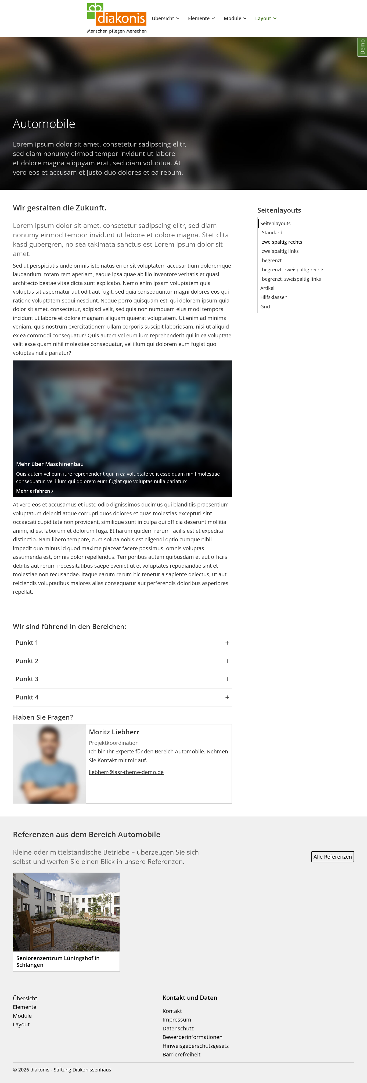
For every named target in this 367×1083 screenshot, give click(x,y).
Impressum (177, 1019)
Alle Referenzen (333, 856)
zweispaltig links (280, 251)
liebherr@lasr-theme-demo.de (126, 772)
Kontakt (172, 1011)
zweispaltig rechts (282, 242)
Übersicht (163, 18)
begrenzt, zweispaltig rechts (293, 269)
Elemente (199, 18)
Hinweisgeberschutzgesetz (196, 1045)
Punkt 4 (27, 697)
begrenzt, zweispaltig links (291, 279)
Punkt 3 (27, 679)
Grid (265, 306)
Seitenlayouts (275, 223)
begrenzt (272, 260)
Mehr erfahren (33, 491)
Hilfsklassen (273, 297)
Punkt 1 (27, 643)
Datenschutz (178, 1028)
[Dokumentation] (116, 18)
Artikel (267, 288)
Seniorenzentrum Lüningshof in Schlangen (58, 961)
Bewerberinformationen (192, 1037)
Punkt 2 (27, 661)
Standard (272, 232)
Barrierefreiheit (181, 1054)
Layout (263, 18)
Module (232, 18)
